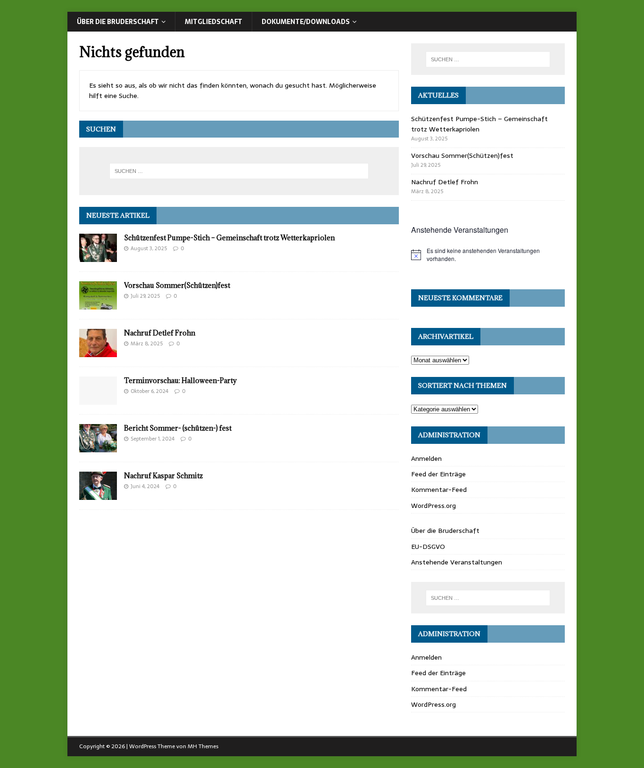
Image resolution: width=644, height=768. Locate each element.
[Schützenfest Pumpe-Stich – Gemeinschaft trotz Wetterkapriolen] (98, 257)
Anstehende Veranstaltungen (456, 562)
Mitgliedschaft (213, 21)
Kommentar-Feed (439, 489)
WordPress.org (433, 505)
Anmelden (426, 458)
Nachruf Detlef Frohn (159, 332)
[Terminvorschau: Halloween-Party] (98, 399)
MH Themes (203, 746)
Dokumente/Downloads (306, 21)
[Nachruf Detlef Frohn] (98, 352)
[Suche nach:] (239, 171)
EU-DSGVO (428, 546)
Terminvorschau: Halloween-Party (180, 380)
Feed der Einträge (438, 474)
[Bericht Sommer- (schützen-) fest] (98, 447)
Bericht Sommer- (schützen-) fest (177, 428)
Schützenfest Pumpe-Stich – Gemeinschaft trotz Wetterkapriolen (229, 237)
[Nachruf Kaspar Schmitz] (98, 495)
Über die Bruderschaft (118, 21)
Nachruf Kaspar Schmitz (163, 475)
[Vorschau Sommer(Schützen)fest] (98, 304)
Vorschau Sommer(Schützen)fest (177, 285)
